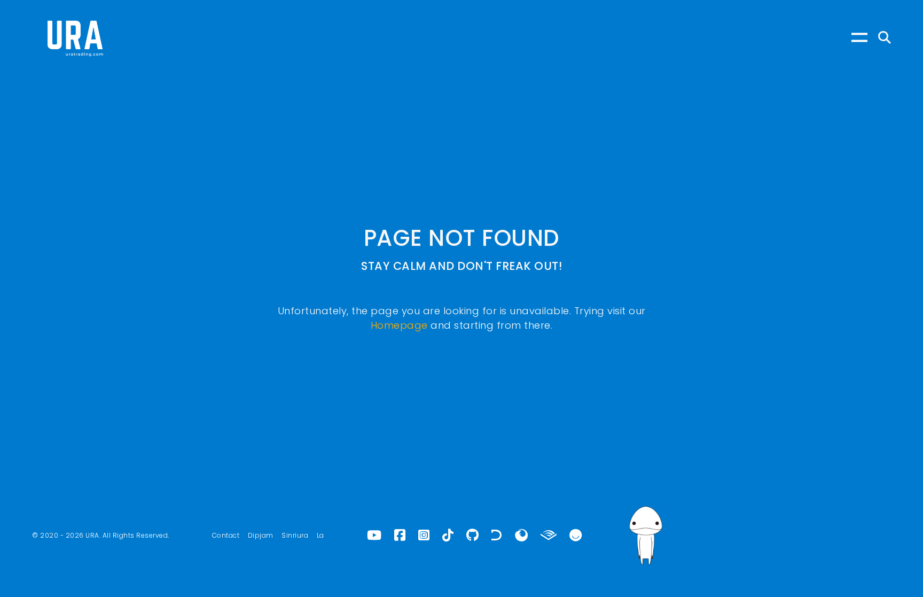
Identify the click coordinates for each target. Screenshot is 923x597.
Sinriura (294, 535)
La (320, 535)
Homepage (399, 325)
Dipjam (260, 535)
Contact (226, 535)
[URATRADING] (75, 37)
